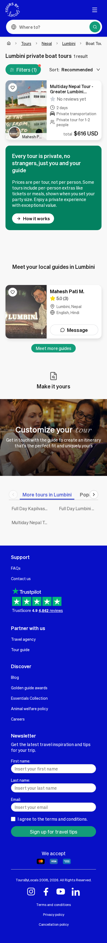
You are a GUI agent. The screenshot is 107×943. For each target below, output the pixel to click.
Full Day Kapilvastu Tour (31, 508)
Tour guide (20, 649)
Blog (15, 677)
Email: (16, 799)
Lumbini (68, 43)
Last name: (20, 780)
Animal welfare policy (29, 708)
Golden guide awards (29, 687)
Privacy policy (53, 914)
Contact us (21, 578)
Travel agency (23, 639)
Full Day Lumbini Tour (78, 508)
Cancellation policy (54, 924)
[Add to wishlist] (12, 87)
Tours (26, 43)
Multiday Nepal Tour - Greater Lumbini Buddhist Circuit (31, 522)
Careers (18, 718)
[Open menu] (95, 10)
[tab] (47, 494)
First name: (20, 760)
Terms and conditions (53, 904)
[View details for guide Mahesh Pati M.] (53, 311)
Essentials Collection (29, 698)
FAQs (16, 568)
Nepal (47, 43)
